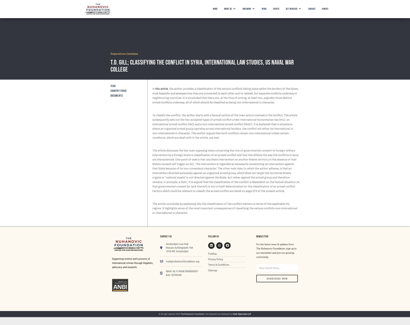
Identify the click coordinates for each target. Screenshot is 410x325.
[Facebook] (227, 245)
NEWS (264, 8)
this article (161, 88)
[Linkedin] (211, 245)
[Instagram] (219, 245)
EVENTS (276, 8)
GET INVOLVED (292, 8)
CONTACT (312, 8)
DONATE (325, 8)
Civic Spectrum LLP (242, 314)
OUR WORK (247, 8)
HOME (215, 8)
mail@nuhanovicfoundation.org (182, 261)
